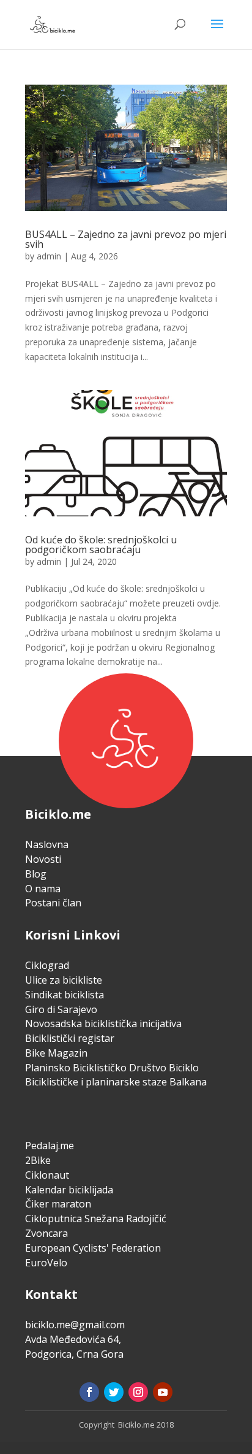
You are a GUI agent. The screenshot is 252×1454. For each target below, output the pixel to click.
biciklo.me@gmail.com (75, 1324)
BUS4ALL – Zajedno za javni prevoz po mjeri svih (125, 239)
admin (49, 256)
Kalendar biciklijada (69, 1189)
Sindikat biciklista (64, 994)
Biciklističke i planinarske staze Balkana (116, 1082)
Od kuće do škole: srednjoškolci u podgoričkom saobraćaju (101, 544)
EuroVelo (46, 1262)
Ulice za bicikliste (63, 980)
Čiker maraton (58, 1204)
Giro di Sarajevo (61, 1009)
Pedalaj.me (49, 1145)
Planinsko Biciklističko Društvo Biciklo (112, 1067)
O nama (43, 888)
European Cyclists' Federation (93, 1248)
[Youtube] (162, 1392)
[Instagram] (138, 1392)
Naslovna (47, 844)
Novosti (43, 859)
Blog (35, 874)
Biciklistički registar (69, 1038)
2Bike (38, 1160)
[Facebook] (89, 1392)
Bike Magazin (56, 1053)
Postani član (53, 902)
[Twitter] (114, 1392)
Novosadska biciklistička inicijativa (103, 1023)
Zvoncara (46, 1233)
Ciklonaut (47, 1175)
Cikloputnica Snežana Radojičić (95, 1218)
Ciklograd (47, 965)
